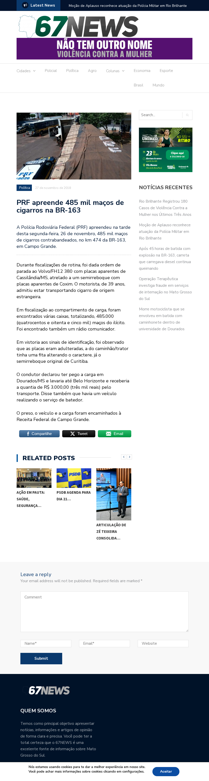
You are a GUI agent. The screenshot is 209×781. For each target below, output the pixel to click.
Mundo (158, 85)
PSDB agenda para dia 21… (74, 495)
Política (72, 70)
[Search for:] (160, 115)
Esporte (166, 70)
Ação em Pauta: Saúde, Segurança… (31, 499)
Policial (51, 70)
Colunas (113, 70)
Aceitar (166, 771)
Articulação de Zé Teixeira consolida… (111, 531)
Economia (142, 70)
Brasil (138, 85)
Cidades (24, 70)
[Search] (187, 115)
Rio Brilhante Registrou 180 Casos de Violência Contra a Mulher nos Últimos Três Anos (165, 208)
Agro (92, 70)
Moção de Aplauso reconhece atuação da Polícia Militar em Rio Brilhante (128, 5)
